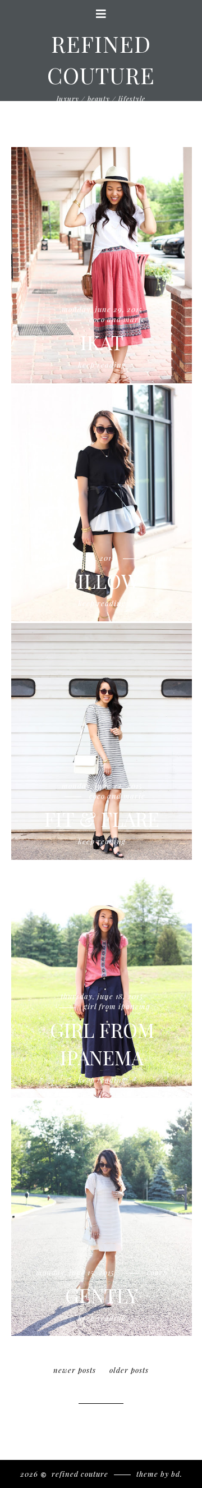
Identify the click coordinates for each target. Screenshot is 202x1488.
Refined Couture (78, 1473)
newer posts (74, 1370)
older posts (129, 1370)
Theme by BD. (159, 1473)
